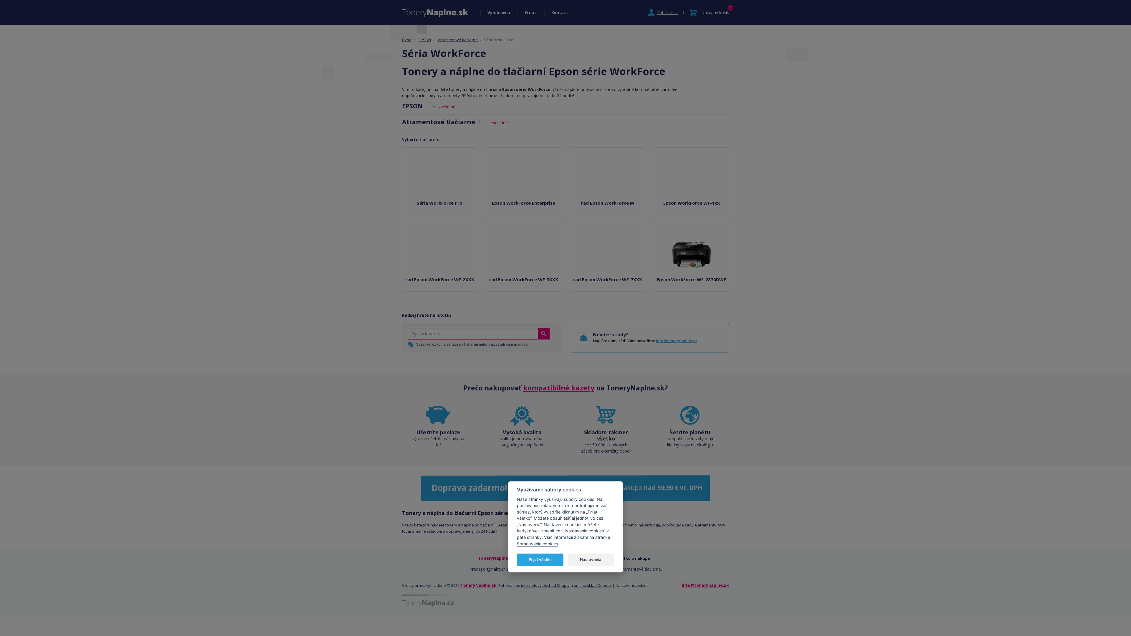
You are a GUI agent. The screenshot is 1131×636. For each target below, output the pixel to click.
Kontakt (559, 12)
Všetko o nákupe (633, 558)
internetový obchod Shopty (545, 585)
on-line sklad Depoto (592, 585)
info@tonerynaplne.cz (676, 340)
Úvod (406, 39)
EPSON (425, 39)
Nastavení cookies (632, 585)
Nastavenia (590, 559)
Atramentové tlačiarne (458, 39)
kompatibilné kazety (558, 387)
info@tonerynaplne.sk (705, 585)
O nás (531, 12)
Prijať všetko (540, 559)
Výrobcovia (498, 12)
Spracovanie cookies (537, 543)
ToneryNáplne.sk (478, 585)
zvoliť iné (447, 107)
